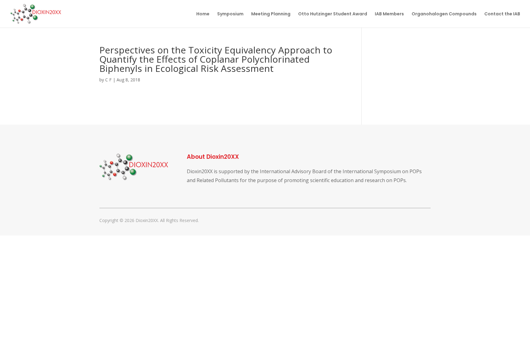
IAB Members (389, 14)
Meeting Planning (270, 14)
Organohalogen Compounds (444, 14)
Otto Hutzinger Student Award (332, 14)
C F (108, 80)
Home (202, 14)
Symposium (230, 14)
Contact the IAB (502, 14)
